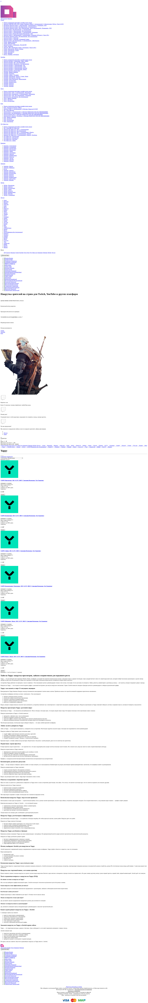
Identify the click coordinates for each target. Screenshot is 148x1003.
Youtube (9, 947)
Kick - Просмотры (8, 121)
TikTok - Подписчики (9, 188)
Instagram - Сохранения (10, 147)
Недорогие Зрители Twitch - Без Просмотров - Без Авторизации (20, 36)
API (2, 18)
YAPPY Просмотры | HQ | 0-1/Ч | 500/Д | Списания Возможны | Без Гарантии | (22, 480)
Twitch (2, 20)
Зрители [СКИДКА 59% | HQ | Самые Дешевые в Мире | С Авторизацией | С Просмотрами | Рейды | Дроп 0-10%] (34, 24)
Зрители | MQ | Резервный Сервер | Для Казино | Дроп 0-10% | (20, 47)
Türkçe (10, 276)
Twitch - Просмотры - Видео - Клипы (13, 49)
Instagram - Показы (8, 161)
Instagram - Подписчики (10, 148)
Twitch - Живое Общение (10, 42)
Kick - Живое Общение (10, 117)
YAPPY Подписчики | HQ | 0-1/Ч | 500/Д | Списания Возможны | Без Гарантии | (22, 515)
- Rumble (68, 447)
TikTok (2, 182)
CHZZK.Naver (7, 228)
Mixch (5, 239)
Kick (2, 103)
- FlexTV (103, 447)
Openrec (6, 236)
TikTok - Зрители (8, 186)
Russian (11, 258)
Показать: (3, 459)
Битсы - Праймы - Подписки (11, 54)
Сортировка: (4, 458)
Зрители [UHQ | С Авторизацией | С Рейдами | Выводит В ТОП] (21, 109)
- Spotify (117, 445)
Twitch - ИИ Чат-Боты (9, 43)
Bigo (5, 225)
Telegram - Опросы (8, 170)
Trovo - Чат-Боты (8, 99)
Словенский (14, 286)
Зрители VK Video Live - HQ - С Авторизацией (16, 129)
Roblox (5, 210)
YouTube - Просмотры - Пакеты (12, 77)
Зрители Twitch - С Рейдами (11, 38)
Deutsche (11, 268)
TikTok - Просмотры (9, 185)
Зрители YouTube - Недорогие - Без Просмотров (16, 64)
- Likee (67, 445)
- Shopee (17, 447)
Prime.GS (6, 208)
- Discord (123, 445)
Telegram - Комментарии (10, 177)
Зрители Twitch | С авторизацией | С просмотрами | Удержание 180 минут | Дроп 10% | (26, 35)
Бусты (5, 169)
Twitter (5, 221)
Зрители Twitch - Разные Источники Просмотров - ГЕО (18, 33)
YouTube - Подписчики (10, 80)
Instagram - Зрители (9, 154)
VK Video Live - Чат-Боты (10, 139)
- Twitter (128, 445)
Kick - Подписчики (9, 120)
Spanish (11, 275)
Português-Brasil (17, 272)
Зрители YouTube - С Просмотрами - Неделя (15, 68)
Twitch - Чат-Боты (8, 46)
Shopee (5, 229)
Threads (6, 214)
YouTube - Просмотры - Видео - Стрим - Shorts (16, 76)
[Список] (1, 455)
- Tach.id (94, 445)
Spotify (5, 218)
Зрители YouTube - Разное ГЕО (12, 71)
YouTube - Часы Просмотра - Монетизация (15, 79)
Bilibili (5, 244)
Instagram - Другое (8, 158)
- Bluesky (109, 447)
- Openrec (63, 447)
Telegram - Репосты (9, 176)
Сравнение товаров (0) (7, 456)
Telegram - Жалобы (9, 180)
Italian (9, 265)
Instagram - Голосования (10, 145)
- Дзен (85, 447)
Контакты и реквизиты (74, 991)
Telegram (3, 163)
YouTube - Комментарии (10, 82)
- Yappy (3, 447)
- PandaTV (50, 447)
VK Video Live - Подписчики (11, 136)
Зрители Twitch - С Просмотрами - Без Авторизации (17, 31)
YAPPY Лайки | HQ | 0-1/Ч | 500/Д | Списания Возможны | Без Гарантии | (21, 551)
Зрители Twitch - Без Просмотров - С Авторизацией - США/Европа (21, 40)
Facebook (6, 217)
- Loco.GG (80, 447)
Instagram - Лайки (8, 151)
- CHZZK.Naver (10, 447)
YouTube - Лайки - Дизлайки (11, 75)
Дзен (5, 242)
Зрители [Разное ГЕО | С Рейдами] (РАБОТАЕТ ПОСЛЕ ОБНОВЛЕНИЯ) (23, 114)
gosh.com (6, 204)
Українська (14, 261)
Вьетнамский (15, 287)
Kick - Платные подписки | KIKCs (13, 107)
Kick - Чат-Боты (8, 118)
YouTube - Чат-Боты (9, 73)
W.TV (5, 215)
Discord (6, 219)
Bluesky (6, 247)
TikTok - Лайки (8, 189)
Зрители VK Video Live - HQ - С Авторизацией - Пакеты (19, 132)
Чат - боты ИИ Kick (9, 110)
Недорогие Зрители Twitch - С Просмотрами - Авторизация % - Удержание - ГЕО (25, 25)
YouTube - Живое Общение (11, 72)
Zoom (5, 200)
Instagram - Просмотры (10, 150)
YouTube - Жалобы (8, 86)
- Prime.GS (77, 445)
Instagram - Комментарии (10, 155)
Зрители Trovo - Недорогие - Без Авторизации (16, 97)
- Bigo (145, 445)
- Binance (55, 445)
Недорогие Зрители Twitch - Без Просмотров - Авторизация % (20, 26)
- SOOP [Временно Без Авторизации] (36, 447)
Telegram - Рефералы (9, 167)
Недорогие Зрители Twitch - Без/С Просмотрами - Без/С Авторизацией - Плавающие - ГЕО (28, 28)
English (11, 259)
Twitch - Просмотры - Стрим (11, 50)
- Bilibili (97, 447)
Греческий (13, 282)
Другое (2, 197)
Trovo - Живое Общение (10, 98)
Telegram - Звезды (8, 166)
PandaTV (6, 233)
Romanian (12, 273)
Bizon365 (6, 201)
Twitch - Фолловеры (9, 51)
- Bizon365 (49, 445)
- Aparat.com (91, 447)
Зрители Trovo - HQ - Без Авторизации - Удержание (17, 95)
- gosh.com (61, 445)
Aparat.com (6, 243)
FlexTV (6, 246)
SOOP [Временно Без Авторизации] (13, 232)
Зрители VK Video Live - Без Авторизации (15, 131)
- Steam (89, 445)
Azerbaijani (13, 262)
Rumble (6, 237)
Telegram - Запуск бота (9, 178)
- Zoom (43, 445)
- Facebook (111, 445)
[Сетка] (2, 455)
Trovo (2, 88)
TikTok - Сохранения (9, 195)
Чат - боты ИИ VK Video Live (11, 128)
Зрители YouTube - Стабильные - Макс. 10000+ (16, 61)
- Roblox (83, 445)
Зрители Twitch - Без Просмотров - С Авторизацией (17, 29)
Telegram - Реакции (9, 174)
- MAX (72, 445)
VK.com (6, 222)
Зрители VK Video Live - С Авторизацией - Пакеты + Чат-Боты (20, 135)
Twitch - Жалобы (8, 53)
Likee (5, 206)
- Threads (100, 445)
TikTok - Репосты (8, 191)
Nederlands (13, 271)
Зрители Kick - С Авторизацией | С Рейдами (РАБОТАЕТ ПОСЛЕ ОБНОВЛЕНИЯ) (26, 111)
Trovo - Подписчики (9, 101)
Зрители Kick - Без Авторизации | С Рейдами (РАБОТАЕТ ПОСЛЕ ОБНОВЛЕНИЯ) (26, 113)
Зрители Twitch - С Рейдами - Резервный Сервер (16, 39)
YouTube (3, 57)
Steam (5, 211)
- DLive (23, 447)
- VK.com (134, 445)
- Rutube (140, 445)
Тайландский (15, 290)
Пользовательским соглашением (83, 989)
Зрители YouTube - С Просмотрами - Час (14, 65)
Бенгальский (15, 283)
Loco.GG (6, 240)
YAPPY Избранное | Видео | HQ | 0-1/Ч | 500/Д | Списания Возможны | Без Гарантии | (24, 621)
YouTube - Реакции (9, 84)
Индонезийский (17, 280)
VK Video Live (4, 124)
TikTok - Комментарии (9, 192)
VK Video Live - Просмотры (11, 137)
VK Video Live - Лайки (10, 140)
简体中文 (12, 263)
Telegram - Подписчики (10, 173)
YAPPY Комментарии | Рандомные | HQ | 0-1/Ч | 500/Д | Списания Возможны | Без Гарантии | (26, 586)
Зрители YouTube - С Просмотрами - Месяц (15, 69)
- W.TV (105, 445)
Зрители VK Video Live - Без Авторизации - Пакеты (17, 133)
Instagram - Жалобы (9, 159)
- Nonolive (56, 447)
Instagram (3, 143)
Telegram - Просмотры (9, 172)
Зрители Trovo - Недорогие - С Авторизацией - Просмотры (19, 94)
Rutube (5, 224)
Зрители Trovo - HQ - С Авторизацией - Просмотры (17, 92)
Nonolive (6, 235)
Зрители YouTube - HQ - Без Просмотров (14, 62)
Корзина (10, 18)
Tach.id (5, 212)
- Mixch (74, 447)
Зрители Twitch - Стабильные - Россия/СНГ (15, 44)
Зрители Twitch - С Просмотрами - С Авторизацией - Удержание (21, 32)
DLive (5, 230)
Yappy (5, 226)
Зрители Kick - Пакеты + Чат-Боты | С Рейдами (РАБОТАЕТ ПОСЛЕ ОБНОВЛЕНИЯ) (26, 116)
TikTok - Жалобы (8, 193)
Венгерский (14, 284)
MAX (5, 207)
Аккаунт (5, 18)
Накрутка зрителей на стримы (74, 986)
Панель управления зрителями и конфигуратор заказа (18, 22)
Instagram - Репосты (9, 157)
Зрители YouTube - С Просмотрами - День (15, 66)
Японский (13, 289)
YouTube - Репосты (9, 83)
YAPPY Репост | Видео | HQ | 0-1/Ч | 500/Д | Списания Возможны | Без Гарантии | (23, 656)
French (10, 269)
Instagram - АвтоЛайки (10, 152)
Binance (6, 203)
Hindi (9, 277)
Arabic (10, 266)
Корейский (14, 279)
